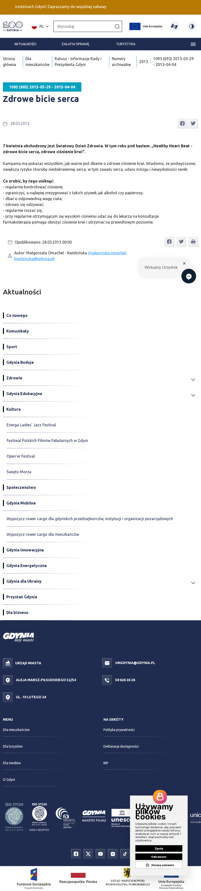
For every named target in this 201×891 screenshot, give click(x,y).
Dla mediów (12, 763)
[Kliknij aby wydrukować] (193, 242)
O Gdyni (9, 780)
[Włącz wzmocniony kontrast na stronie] (191, 26)
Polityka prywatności (119, 730)
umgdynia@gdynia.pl (134, 663)
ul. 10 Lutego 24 (30, 697)
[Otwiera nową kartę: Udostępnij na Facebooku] (182, 123)
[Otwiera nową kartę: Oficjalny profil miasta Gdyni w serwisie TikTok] (125, 854)
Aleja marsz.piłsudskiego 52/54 (45, 680)
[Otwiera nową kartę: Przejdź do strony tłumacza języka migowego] (174, 26)
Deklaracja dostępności (121, 746)
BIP (105, 763)
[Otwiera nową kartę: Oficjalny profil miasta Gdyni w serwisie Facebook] (76, 854)
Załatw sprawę (75, 44)
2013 (143, 61)
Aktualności (25, 44)
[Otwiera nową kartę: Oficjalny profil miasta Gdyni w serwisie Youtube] (100, 854)
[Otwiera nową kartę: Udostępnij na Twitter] (193, 123)
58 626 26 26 (124, 680)
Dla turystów (13, 746)
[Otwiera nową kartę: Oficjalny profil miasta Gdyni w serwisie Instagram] (113, 854)
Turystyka (125, 44)
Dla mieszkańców (16, 730)
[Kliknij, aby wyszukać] (117, 26)
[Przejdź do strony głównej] (13, 26)
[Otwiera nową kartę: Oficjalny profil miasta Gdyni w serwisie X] (88, 854)
